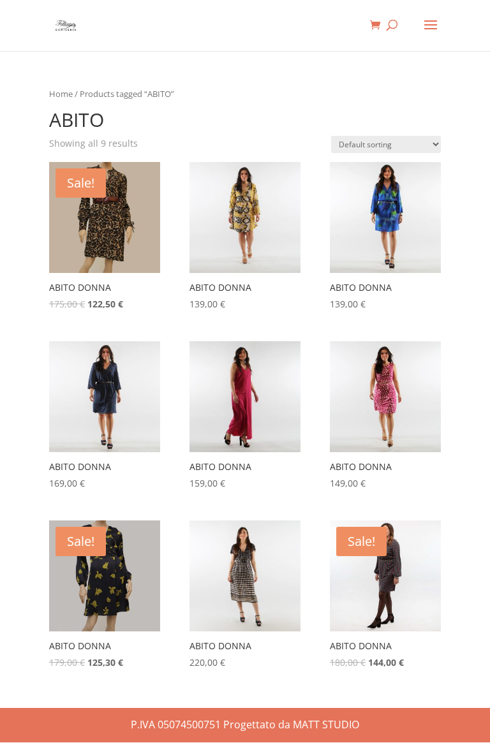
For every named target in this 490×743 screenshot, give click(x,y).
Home (61, 93)
